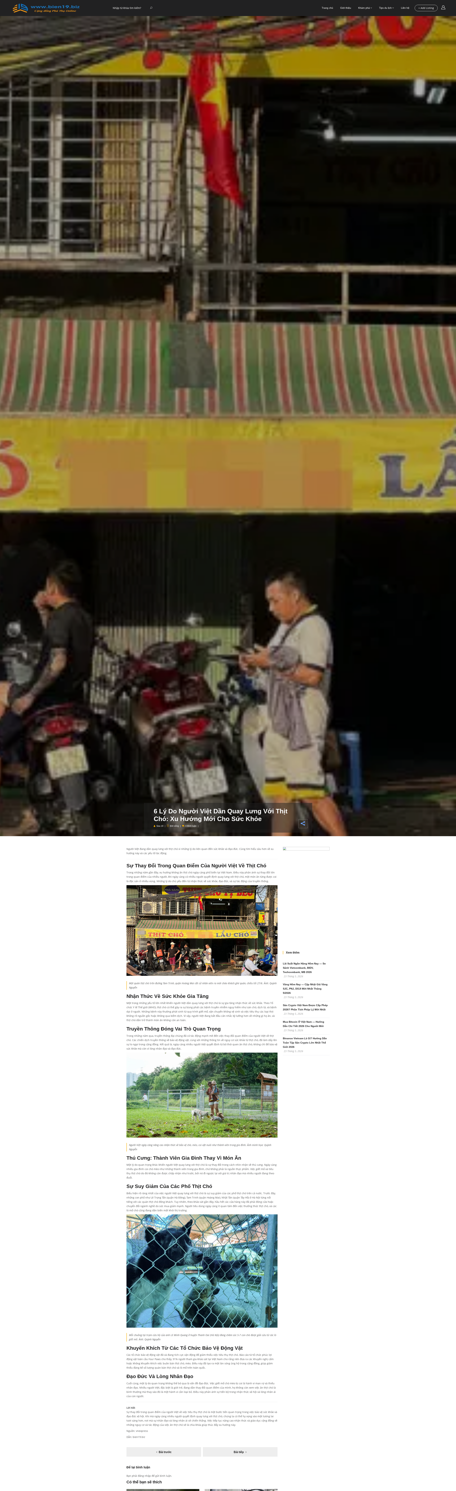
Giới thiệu (345, 7)
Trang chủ (327, 7)
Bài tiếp (239, 1452)
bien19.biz (139, 1437)
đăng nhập (144, 1475)
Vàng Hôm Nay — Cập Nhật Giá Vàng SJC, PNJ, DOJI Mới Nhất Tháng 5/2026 (305, 988)
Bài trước (165, 1452)
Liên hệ (405, 7)
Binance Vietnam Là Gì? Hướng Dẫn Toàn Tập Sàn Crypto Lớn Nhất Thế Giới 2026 (305, 1042)
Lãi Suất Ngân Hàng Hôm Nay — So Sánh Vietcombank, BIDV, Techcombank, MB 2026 (304, 968)
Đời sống (174, 826)
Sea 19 (159, 826)
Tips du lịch (385, 7)
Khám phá (364, 7)
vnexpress (142, 1431)
